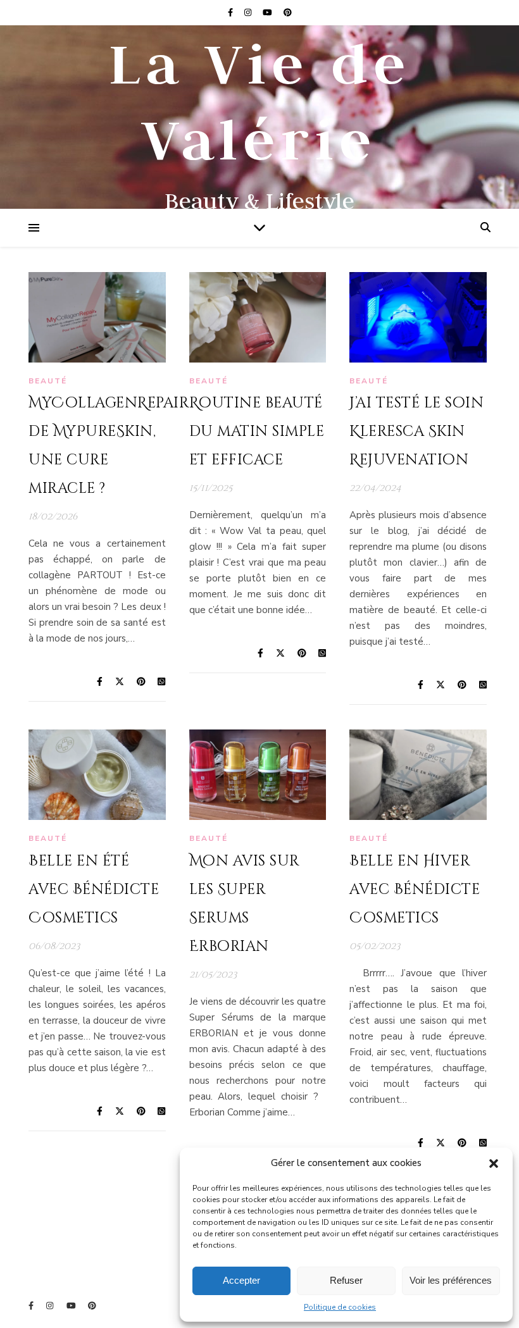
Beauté (47, 381)
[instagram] (248, 12)
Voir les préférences (451, 1280)
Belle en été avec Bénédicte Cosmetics (93, 890)
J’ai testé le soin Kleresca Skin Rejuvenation (416, 432)
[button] (493, 1163)
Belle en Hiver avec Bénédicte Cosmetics (414, 890)
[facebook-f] (231, 12)
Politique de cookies (340, 1307)
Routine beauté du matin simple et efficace (257, 432)
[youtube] (268, 12)
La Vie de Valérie (259, 101)
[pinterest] (288, 12)
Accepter (241, 1280)
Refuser (346, 1280)
